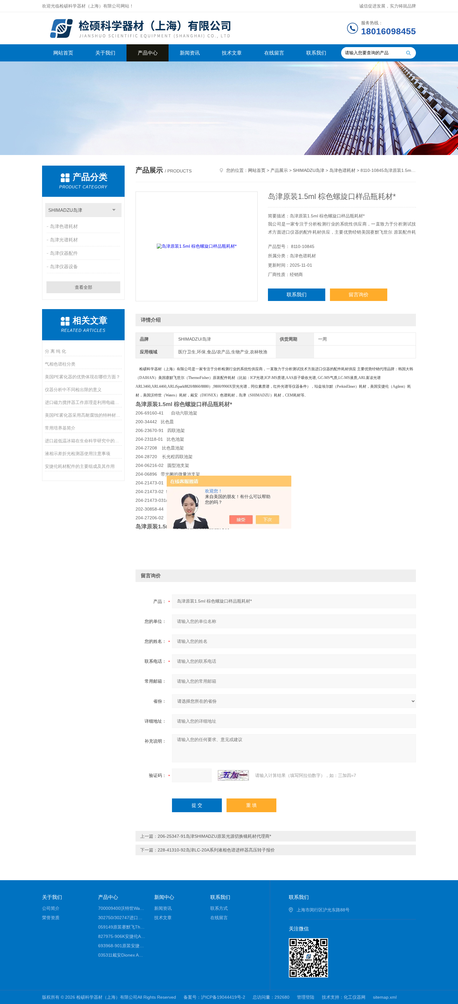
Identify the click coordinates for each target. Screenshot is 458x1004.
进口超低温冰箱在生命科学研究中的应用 (83, 440)
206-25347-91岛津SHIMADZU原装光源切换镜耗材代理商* (214, 836)
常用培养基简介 (60, 427)
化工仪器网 (354, 997)
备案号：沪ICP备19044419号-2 (214, 997)
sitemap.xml (385, 997)
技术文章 (232, 53)
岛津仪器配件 (64, 253)
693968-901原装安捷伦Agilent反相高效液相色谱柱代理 (121, 945)
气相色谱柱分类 (60, 363)
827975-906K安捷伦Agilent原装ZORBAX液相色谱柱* (121, 936)
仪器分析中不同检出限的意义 (73, 389)
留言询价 (359, 294)
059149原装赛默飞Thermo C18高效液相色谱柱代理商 (121, 926)
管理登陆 (305, 997)
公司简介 (51, 908)
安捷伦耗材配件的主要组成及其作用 (80, 466)
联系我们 (316, 53)
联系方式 (219, 908)
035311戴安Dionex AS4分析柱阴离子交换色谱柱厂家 (121, 955)
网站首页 (63, 53)
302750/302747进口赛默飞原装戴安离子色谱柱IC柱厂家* (121, 917)
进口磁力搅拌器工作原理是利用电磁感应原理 (83, 402)
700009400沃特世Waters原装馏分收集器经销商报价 (121, 908)
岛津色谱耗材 (64, 226)
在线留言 (274, 53)
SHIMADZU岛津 (65, 210)
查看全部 (83, 287)
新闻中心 (164, 897)
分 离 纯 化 (55, 351)
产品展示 (279, 170)
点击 (114, 210)
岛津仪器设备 (64, 266)
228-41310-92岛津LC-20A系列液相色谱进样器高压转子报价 (216, 849)
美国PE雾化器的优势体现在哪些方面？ (82, 376)
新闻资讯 (190, 53)
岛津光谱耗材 (64, 239)
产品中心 (148, 53)
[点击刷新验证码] (233, 775)
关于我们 (105, 53)
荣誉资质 (51, 917)
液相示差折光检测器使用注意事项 (77, 453)
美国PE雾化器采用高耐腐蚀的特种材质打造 (83, 415)
